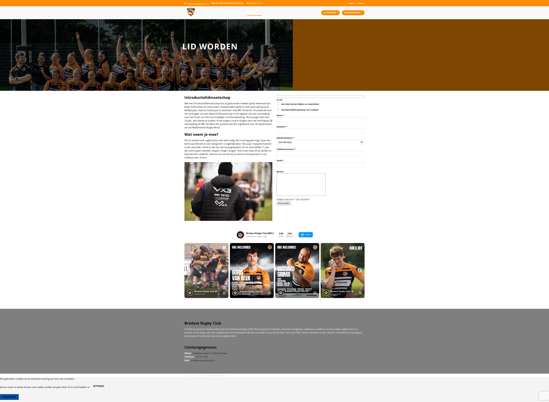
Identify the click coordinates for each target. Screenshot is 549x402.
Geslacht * (282, 126)
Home (220, 12)
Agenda (352, 3)
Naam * (280, 115)
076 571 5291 (202, 357)
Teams (239, 12)
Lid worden (253, 12)
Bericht (280, 171)
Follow (308, 235)
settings (98, 386)
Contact (360, 3)
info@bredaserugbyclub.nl (203, 360)
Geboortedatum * (285, 137)
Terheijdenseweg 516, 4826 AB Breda (209, 353)
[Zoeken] (318, 13)
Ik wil (279, 99)
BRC (280, 12)
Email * (280, 160)
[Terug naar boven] (543, 398)
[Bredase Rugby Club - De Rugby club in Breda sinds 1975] (198, 12)
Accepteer (9, 396)
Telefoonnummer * (286, 149)
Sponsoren (292, 12)
